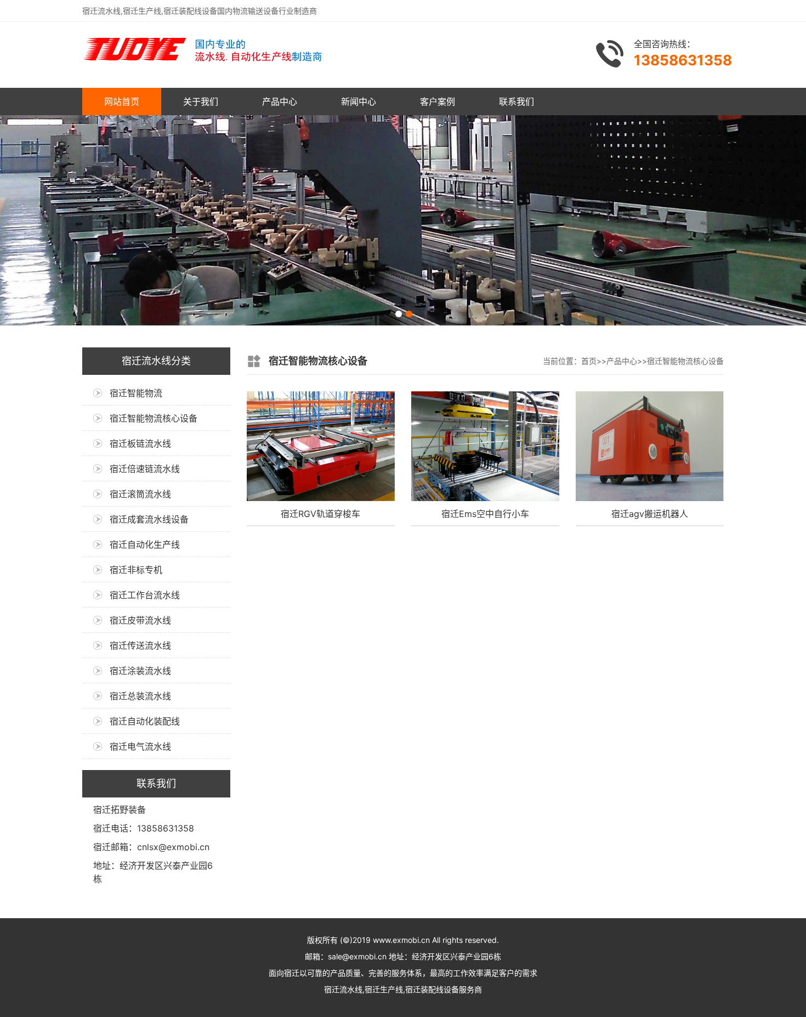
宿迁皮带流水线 (140, 620)
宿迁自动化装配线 (145, 721)
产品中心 (279, 101)
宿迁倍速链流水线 (145, 468)
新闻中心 (358, 101)
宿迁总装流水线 (140, 695)
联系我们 (516, 101)
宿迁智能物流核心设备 (153, 418)
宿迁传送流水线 (140, 645)
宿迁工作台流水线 (145, 594)
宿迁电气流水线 (140, 746)
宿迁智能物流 (136, 392)
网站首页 (121, 101)
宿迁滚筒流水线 (140, 493)
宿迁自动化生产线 (145, 544)
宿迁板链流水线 (140, 443)
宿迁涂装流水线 (140, 670)
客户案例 (437, 101)
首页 (589, 361)
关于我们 (200, 101)
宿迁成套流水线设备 (149, 519)
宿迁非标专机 (136, 569)
